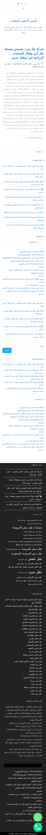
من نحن (41, 294)
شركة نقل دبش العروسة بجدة (30, 541)
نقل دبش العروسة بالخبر (32, 619)
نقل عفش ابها (23, 559)
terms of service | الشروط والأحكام (31, 255)
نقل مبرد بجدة (21, 580)
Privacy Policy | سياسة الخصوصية (31, 251)
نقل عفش (35, 558)
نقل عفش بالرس (35, 638)
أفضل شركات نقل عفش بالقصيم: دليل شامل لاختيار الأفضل (23, 258)
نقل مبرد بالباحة (22, 572)
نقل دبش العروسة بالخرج (32, 622)
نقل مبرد (35, 571)
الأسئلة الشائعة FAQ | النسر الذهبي (31, 264)
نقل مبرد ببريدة (36, 680)
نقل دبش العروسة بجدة (33, 632)
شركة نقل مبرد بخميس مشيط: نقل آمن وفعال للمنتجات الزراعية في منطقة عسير (24, 53)
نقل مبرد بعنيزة (36, 690)
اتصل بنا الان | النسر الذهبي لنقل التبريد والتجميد (27, 261)
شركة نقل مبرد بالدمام (33, 544)
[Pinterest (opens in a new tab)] (24, 3)
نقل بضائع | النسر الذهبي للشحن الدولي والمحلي (23, 606)
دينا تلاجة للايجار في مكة (35, 523)
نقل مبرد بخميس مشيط (35, 584)
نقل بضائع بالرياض (35, 609)
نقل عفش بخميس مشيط (32, 566)
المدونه (41, 267)
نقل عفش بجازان (22, 563)
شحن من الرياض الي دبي (35, 285)
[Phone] (37, 827)
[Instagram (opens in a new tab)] (21, 3)
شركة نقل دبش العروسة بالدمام (32, 538)
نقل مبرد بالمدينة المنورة (35, 581)
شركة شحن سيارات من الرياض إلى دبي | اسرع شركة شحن (23, 288)
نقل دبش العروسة (32, 548)
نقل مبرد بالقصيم (21, 577)
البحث (41, 346)
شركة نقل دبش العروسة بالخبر (33, 532)
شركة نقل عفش (13, 541)
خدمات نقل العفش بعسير (34, 520)
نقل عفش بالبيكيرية (34, 635)
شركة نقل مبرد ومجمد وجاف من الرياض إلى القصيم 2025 (24, 212)
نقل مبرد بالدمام (36, 667)
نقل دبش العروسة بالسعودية (26, 553)
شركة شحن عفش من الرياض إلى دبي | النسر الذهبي (25, 291)
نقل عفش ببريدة (35, 651)
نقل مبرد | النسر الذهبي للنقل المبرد (26, 63)
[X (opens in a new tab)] (28, 3)
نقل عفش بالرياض (35, 563)
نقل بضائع (19, 544)
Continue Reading (32, 138)
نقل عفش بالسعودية (34, 645)
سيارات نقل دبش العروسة (27, 527)
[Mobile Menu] (23, 9)
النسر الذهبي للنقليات (23, 20)
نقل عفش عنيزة (36, 658)
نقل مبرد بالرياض (34, 577)
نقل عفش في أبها (15, 566)
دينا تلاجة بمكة (22, 520)
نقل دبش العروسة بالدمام (32, 625)
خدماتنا (41, 276)
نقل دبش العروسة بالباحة (13, 549)
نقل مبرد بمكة (36, 693)
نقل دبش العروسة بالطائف (32, 628)
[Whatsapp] (37, 817)
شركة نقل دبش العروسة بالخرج (33, 535)
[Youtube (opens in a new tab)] (18, 3)
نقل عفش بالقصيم (35, 648)
